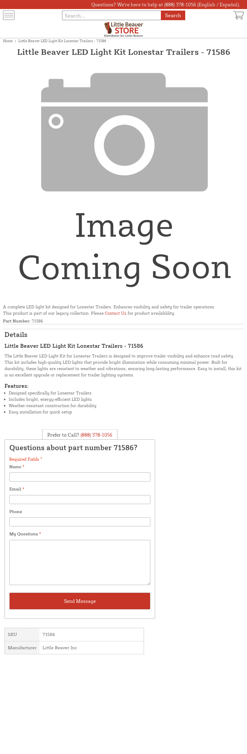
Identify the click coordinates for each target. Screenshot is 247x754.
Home (8, 41)
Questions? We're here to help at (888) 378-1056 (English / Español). (165, 5)
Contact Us (116, 313)
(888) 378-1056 (95, 435)
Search (173, 15)
